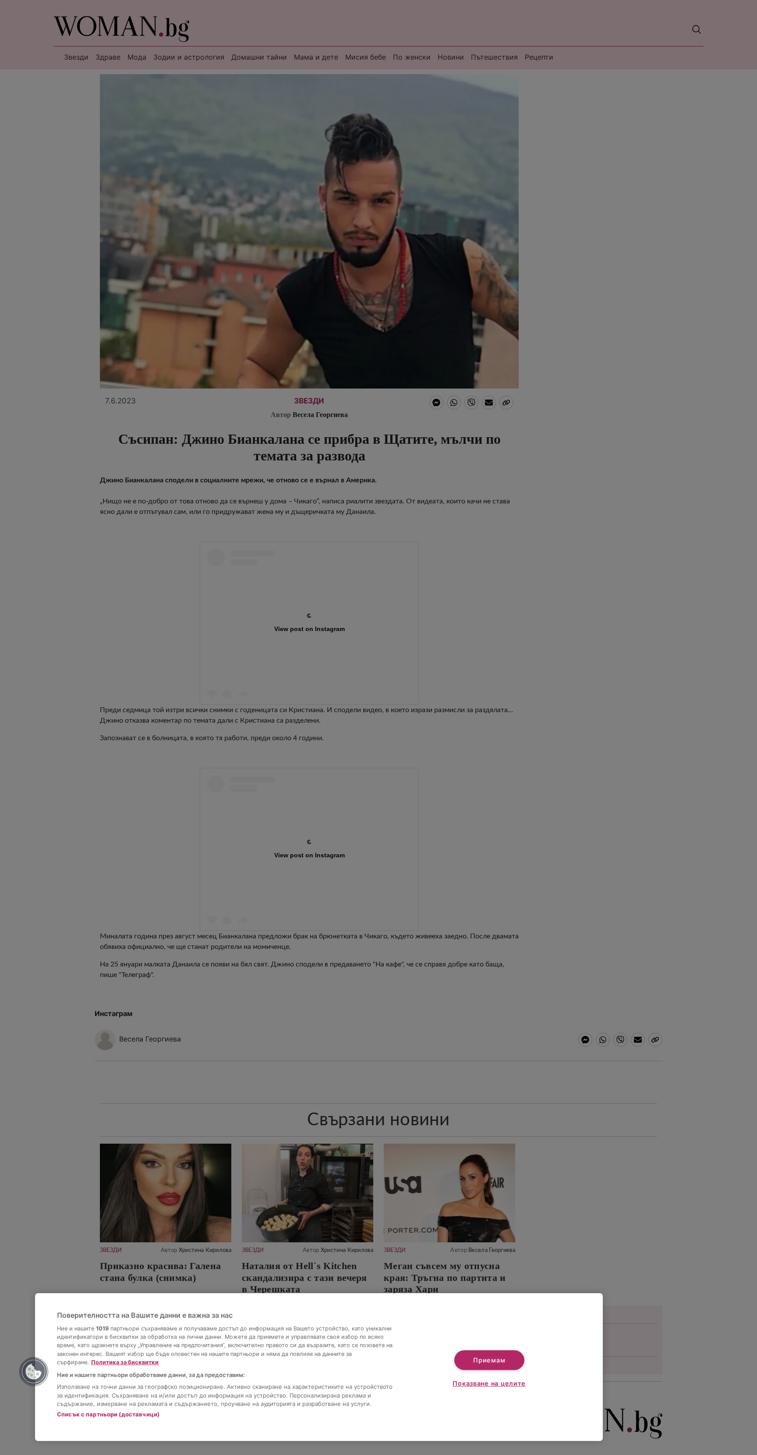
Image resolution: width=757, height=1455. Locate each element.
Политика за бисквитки (125, 1362)
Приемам (489, 1360)
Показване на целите (489, 1383)
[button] (34, 1372)
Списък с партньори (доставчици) (108, 1414)
